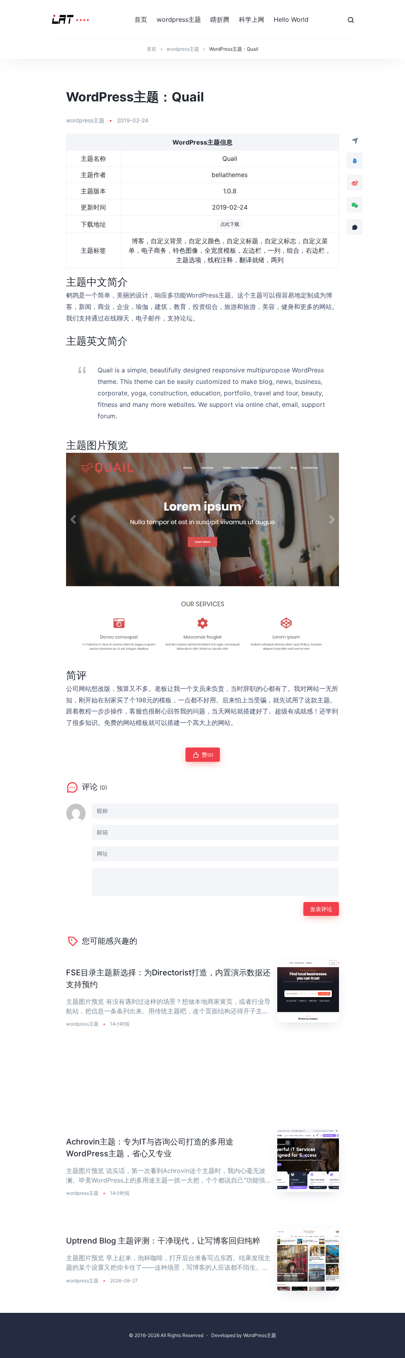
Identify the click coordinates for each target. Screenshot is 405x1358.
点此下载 (229, 224)
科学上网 (251, 19)
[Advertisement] (202, 1082)
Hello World (291, 19)
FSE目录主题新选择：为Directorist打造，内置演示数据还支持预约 (168, 978)
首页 (140, 19)
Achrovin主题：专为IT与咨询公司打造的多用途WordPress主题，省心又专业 (149, 1147)
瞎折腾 (219, 19)
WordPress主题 (259, 1335)
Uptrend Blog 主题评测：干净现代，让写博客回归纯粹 (163, 1240)
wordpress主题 (179, 19)
